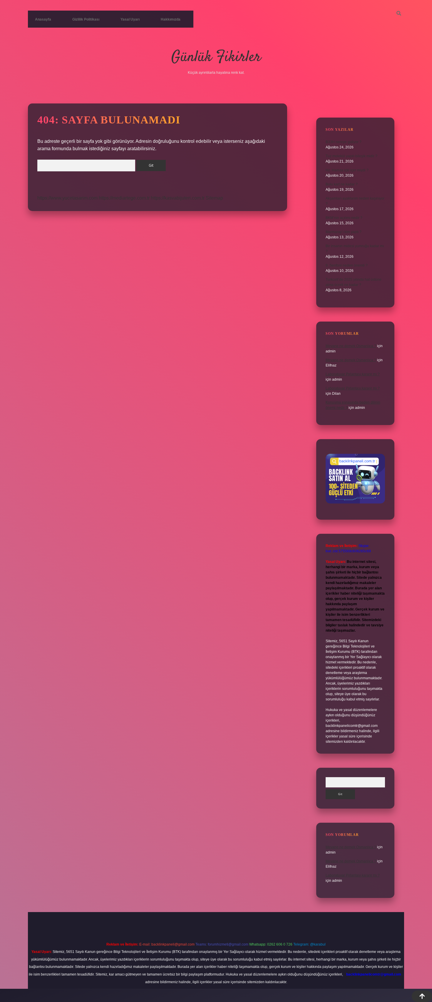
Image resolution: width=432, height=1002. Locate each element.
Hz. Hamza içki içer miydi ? (347, 170)
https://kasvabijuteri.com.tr (178, 197)
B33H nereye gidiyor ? (343, 142)
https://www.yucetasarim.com (67, 197)
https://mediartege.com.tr (124, 197)
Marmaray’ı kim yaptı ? (343, 232)
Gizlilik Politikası (85, 19)
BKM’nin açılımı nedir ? (344, 218)
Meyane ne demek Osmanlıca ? (351, 346)
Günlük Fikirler (216, 57)
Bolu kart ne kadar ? (342, 184)
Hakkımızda (170, 19)
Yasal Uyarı (130, 19)
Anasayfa (43, 19)
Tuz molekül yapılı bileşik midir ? (351, 156)
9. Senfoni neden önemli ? (347, 265)
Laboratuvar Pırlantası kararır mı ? (353, 374)
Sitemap (214, 197)
